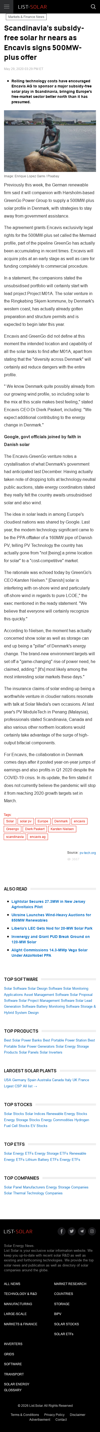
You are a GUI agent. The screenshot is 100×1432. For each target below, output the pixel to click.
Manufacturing (18, 1304)
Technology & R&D (20, 1294)
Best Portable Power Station (65, 1040)
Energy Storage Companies (67, 1187)
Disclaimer (77, 1415)
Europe (43, 821)
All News (12, 1284)
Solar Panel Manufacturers (24, 1187)
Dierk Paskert (35, 829)
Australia (44, 1080)
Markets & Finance (20, 1324)
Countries (63, 1294)
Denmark (61, 821)
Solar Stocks (14, 1114)
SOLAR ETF (63, 1334)
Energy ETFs (70, 1160)
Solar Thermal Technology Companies (33, 1193)
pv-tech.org (88, 853)
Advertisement (39, 1420)
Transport (14, 1374)
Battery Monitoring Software (58, 1006)
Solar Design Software (45, 988)
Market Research (70, 1284)
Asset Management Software (46, 995)
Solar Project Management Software (46, 1001)
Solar (10, 821)
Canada (58, 1080)
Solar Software (15, 988)
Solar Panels (29, 1052)
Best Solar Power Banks (23, 1040)
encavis (79, 821)
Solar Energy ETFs (19, 1153)
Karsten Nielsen (62, 829)
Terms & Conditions (25, 1415)
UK (75, 1080)
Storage (62, 1304)
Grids (9, 1354)
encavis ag (38, 837)
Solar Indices (35, 1114)
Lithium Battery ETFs (42, 1160)
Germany (19, 1080)
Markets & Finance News (26, 17)
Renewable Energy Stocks (66, 1114)
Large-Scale (15, 1314)
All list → (30, 1086)
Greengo (12, 829)
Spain (31, 1080)
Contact (61, 1420)
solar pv (25, 821)
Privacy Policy (54, 1415)
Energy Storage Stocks (22, 1120)
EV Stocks (39, 1126)
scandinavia (15, 837)
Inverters (13, 1344)
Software (13, 1364)
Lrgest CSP (13, 1086)
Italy (68, 1080)
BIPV (57, 1314)
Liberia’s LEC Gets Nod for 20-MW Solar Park (52, 928)
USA (7, 1080)
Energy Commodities (57, 1120)
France (83, 1080)
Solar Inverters (51, 1052)
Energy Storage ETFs (51, 1153)
